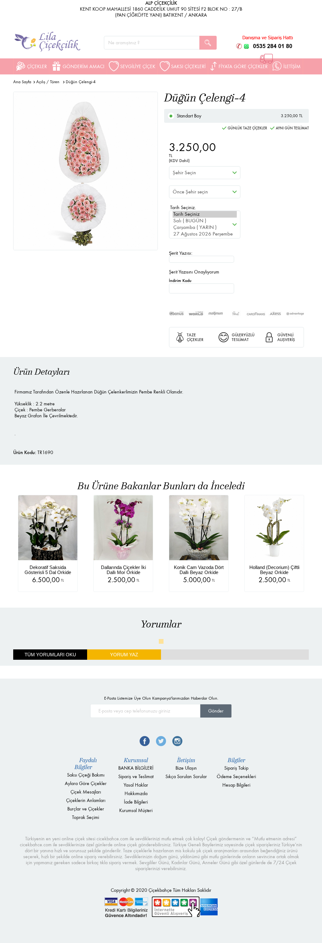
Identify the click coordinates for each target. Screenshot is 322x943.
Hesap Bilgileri (236, 785)
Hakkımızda (136, 793)
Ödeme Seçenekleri (236, 776)
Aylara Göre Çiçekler (86, 783)
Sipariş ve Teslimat (135, 776)
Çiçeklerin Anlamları (85, 800)
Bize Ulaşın (186, 768)
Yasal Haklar (136, 785)
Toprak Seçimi (85, 817)
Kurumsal (136, 760)
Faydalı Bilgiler (86, 764)
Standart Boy (240, 116)
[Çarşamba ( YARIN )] (205, 227)
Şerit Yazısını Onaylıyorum (194, 272)
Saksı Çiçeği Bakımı (85, 775)
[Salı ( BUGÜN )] (205, 221)
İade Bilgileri (136, 802)
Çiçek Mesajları (85, 792)
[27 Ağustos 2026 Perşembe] (205, 234)
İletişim (186, 760)
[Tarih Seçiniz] (205, 214)
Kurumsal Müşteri (136, 810)
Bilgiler (236, 760)
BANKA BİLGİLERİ (135, 768)
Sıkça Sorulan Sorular (186, 776)
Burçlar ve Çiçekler (85, 809)
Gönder (216, 711)
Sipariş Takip (236, 768)
